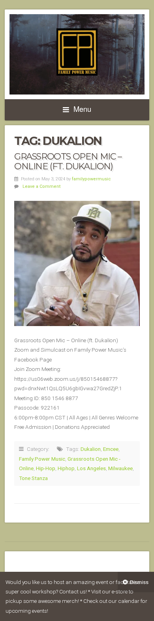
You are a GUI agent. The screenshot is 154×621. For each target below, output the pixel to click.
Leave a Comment (41, 186)
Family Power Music (42, 459)
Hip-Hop (45, 468)
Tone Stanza (33, 478)
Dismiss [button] (139, 582)
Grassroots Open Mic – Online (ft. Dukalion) (68, 161)
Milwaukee (120, 468)
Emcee (110, 449)
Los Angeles (91, 468)
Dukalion (91, 449)
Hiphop (66, 468)
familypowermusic (91, 179)
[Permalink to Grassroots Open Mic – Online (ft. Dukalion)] (77, 263)
